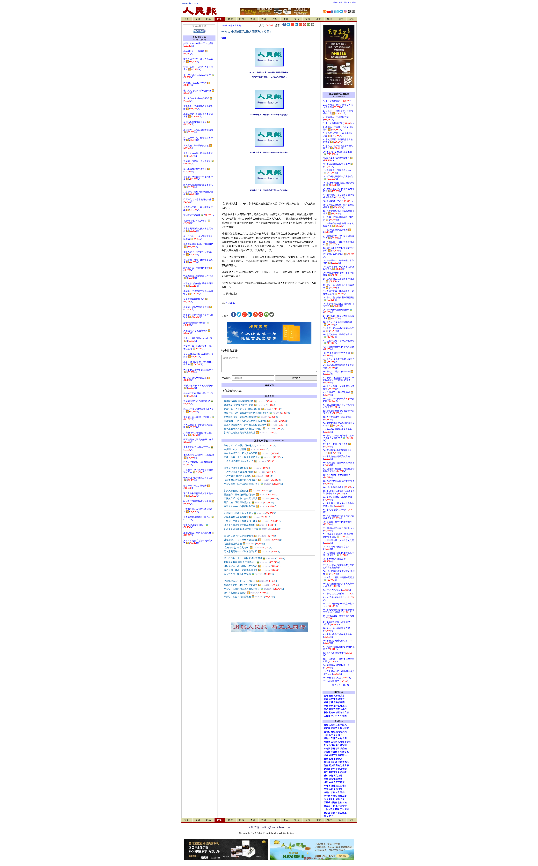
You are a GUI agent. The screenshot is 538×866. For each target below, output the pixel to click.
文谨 (335, 699)
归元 (344, 732)
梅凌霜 (341, 696)
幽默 (230, 19)
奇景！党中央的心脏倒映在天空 (250, 506)
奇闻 (252, 19)
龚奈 (338, 709)
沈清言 (341, 699)
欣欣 (340, 802)
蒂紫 (340, 755)
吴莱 (326, 789)
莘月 (338, 748)
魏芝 (344, 813)
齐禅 (340, 789)
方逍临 (327, 716)
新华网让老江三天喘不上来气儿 (250, 432)
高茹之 (339, 765)
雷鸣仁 (327, 732)
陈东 (342, 782)
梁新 (340, 796)
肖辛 (340, 716)
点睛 (331, 759)
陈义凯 (345, 752)
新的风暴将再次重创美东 (248, 490)
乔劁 (326, 775)
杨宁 (331, 735)
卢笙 (347, 809)
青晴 (344, 769)
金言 (340, 752)
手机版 (346, 2)
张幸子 (334, 728)
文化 (296, 19)
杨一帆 (336, 706)
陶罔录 (327, 762)
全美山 (341, 728)
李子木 (334, 716)
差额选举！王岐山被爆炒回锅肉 (250, 494)
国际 (241, 19)
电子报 (354, 2)
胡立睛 (327, 742)
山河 (326, 735)
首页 (186, 19)
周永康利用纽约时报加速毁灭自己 (252, 551)
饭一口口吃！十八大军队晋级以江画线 (254, 558)
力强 (335, 702)
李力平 (345, 765)
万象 (274, 19)
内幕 (208, 19)
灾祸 (263, 19)
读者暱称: (226, 378)
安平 (331, 816)
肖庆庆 (336, 782)
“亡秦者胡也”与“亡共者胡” (248, 547)
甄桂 (344, 755)
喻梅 (331, 782)
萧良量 (336, 772)
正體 (340, 2)
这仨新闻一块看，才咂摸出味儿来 (252, 570)
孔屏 (335, 696)
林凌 (344, 802)
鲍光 (326, 772)
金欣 (331, 696)
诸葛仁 (327, 792)
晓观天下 (333, 755)
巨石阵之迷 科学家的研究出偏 (250, 536)
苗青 (326, 765)
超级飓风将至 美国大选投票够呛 (252, 562)
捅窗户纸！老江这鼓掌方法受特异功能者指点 (257, 413)
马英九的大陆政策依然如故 (249, 502)
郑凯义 (332, 709)
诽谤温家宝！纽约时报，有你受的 (252, 566)
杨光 (344, 725)
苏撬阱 (332, 786)
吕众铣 (343, 748)
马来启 (332, 725)
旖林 (335, 779)
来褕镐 (341, 742)
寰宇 (318, 19)
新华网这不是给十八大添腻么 (250, 513)
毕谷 (326, 755)
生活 (285, 19)
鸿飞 (347, 762)
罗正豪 (327, 728)
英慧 (326, 759)
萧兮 (331, 706)
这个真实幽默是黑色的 (246, 592)
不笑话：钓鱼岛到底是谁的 (249, 596)
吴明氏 (334, 738)
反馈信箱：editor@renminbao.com (269, 827)
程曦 (326, 702)
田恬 (331, 779)
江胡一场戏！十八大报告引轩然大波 (253, 457)
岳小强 (343, 709)
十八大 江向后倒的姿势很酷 (248, 476)
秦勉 (333, 732)
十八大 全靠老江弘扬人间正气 (250, 461)
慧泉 (340, 759)
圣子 (335, 735)
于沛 (342, 809)
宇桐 (333, 748)
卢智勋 (327, 752)
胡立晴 (345, 712)
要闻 (197, 19)
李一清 (327, 796)
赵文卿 (327, 769)
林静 (326, 712)
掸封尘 (327, 738)
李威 (326, 779)
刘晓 (326, 699)
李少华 (339, 806)
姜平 (333, 769)
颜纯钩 (339, 732)
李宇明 (343, 745)
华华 (340, 779)
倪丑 (224, 37)
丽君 (326, 696)
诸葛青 (334, 802)
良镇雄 (334, 752)
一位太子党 (329, 809)
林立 (338, 792)
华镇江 (334, 796)
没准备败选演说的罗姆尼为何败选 (252, 480)
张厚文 (343, 706)
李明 (331, 702)
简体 (335, 2)
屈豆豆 (339, 786)
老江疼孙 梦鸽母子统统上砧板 (250, 405)
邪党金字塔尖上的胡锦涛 (247, 468)
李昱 (326, 706)
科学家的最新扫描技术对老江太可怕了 (254, 428)
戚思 (326, 782)
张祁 (333, 813)
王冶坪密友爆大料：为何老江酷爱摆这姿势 (256, 425)
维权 (329, 19)
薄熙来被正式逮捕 (244, 543)
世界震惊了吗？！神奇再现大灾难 (253, 539)
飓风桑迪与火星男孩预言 (247, 517)
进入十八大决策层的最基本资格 (250, 525)
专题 (307, 19)
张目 (344, 786)
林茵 (340, 738)
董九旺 (332, 799)
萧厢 (344, 716)
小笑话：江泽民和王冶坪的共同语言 (254, 589)
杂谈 (351, 19)
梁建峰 (332, 712)
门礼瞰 (343, 772)
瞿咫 (335, 775)
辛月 (338, 745)
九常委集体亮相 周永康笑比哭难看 (252, 529)
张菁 (347, 728)
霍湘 (337, 809)
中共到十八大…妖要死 (246, 449)
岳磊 (340, 775)
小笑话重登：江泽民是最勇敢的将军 (253, 484)
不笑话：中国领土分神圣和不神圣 (252, 521)
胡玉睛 (339, 712)
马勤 (331, 789)
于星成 (327, 802)
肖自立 (339, 813)
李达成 (339, 769)
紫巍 (338, 799)
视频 (340, 19)
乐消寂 (332, 745)
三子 (344, 796)
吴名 (326, 709)
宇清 (335, 759)
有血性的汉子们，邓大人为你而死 (252, 453)
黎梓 (342, 792)
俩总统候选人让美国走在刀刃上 (251, 581)
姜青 (331, 772)
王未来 (334, 742)
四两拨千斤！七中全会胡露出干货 (252, 498)
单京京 (327, 806)
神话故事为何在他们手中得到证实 (252, 585)
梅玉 (326, 816)
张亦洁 (341, 762)
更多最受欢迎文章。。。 (343, 685)
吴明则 (334, 762)
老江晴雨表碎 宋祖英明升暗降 (250, 401)
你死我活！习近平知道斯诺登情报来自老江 (256, 421)
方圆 (344, 738)
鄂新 (331, 775)
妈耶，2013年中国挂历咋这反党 (250, 445)
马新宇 (339, 725)
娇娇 (344, 806)
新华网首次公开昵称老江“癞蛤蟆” (251, 417)
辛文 (331, 699)
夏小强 (332, 765)
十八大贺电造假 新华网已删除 (250, 472)
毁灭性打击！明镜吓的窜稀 (249, 574)
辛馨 (326, 786)
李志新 (327, 748)
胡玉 (326, 745)
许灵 (342, 799)
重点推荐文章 (199, 37)
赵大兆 (327, 813)
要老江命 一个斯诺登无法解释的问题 (253, 409)
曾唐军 (348, 742)
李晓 (333, 792)
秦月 (340, 735)
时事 (219, 19)
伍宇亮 (341, 702)
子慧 (333, 806)
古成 (326, 725)
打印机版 (230, 303)
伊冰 (335, 789)
